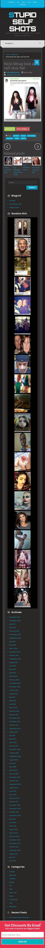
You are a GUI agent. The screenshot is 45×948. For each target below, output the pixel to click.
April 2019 (12, 795)
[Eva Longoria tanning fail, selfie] (22, 520)
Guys (29, 2)
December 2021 (14, 718)
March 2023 (13, 676)
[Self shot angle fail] (22, 227)
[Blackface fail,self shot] (22, 442)
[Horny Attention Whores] (22, 461)
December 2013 (14, 840)
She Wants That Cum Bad (36, 170)
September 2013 (15, 850)
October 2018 (14, 812)
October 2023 (14, 655)
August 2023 (13, 662)
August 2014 (13, 829)
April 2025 (12, 627)
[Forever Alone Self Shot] (22, 286)
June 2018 (12, 822)
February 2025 (14, 631)
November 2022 (14, 687)
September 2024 (15, 638)
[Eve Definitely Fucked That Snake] (18, 161)
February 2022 (14, 711)
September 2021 (15, 728)
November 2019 (14, 777)
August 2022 (13, 694)
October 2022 (14, 690)
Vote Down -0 (23, 129)
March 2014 (13, 833)
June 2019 (12, 791)
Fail (18, 2)
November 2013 (14, 843)
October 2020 (14, 753)
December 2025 (14, 617)
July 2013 (12, 857)
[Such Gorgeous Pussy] (27, 159)
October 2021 (14, 725)
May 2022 (12, 701)
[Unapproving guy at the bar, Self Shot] (22, 305)
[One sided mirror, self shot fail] (22, 325)
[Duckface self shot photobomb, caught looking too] (22, 598)
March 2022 (13, 708)
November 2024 (14, 634)
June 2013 (12, 861)
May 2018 (12, 826)
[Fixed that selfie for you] (22, 403)
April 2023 (12, 673)
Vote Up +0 (9, 129)
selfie (16, 138)
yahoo (23, 138)
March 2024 (13, 648)
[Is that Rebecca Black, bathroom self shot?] (22, 559)
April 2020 (12, 767)
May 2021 (12, 739)
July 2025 (12, 624)
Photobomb (13, 899)
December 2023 (14, 652)
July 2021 (12, 735)
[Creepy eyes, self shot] (22, 422)
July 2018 (12, 819)
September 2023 (15, 659)
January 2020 (13, 774)
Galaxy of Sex (14, 207)
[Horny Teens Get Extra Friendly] (22, 578)
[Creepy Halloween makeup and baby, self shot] (22, 500)
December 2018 (14, 805)
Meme (35, 2)
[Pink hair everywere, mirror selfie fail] (22, 539)
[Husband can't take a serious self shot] (22, 344)
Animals (12, 872)
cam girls (12, 200)
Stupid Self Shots (22, 21)
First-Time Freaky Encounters (19, 917)
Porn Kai (23, 4)
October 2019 (14, 781)
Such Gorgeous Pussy (26, 167)
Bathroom (12, 875)
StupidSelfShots (13, 72)
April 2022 (12, 704)
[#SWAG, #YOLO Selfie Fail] (22, 266)
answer (16, 136)
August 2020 (13, 760)
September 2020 (15, 756)
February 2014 (14, 836)
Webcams (12, 906)
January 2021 (13, 746)
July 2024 (12, 641)
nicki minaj (31, 136)
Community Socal (15, 204)
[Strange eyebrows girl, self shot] (22, 481)
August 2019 (13, 788)
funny (23, 136)
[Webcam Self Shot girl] (22, 383)
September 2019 (15, 784)
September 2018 (15, 815)
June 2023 (12, 666)
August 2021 (13, 732)
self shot (9, 138)
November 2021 (14, 721)
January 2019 (13, 802)
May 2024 (12, 645)
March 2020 (13, 770)
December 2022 (14, 683)
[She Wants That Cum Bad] (36, 161)
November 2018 (14, 808)
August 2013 (13, 854)
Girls (23, 2)
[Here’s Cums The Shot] (8, 161)
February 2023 (14, 680)
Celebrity (11, 2)
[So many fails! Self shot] (22, 247)
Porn (11, 903)
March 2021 (13, 742)
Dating (11, 882)
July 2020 (12, 763)
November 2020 (14, 749)
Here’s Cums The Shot (7, 170)
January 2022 (13, 714)
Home (8, 54)
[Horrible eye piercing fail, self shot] (22, 364)
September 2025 (15, 621)
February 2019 (14, 798)
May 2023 (12, 669)
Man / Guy (13, 892)
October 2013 (14, 847)
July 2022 (12, 697)
